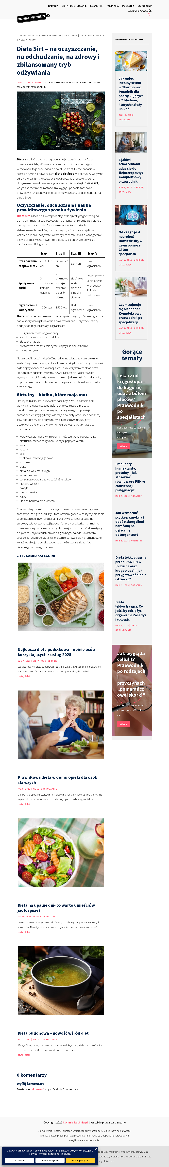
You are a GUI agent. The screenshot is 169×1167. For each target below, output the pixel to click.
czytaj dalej (24, 676)
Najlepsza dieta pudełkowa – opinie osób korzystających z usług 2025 (56, 652)
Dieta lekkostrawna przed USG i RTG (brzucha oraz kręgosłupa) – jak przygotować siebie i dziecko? (131, 568)
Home (19, 82)
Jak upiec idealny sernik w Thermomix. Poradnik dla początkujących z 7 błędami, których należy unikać (131, 93)
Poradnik (128, 6)
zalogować (37, 1089)
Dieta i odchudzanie (74, 6)
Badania (53, 6)
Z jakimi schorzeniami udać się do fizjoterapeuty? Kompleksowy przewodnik (131, 170)
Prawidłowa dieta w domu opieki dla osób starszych (57, 779)
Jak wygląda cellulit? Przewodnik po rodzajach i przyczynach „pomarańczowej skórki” (131, 674)
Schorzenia (145, 6)
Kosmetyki (96, 6)
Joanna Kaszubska (50, 35)
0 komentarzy (27, 40)
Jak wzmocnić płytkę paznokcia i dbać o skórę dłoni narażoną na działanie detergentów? (129, 523)
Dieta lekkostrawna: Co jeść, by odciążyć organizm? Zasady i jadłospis (130, 611)
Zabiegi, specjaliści (140, 11)
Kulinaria (113, 6)
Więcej (123, 445)
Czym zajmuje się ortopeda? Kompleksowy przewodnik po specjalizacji (130, 313)
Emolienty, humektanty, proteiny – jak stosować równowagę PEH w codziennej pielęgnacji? (130, 476)
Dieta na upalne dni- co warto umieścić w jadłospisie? (56, 907)
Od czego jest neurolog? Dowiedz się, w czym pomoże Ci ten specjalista (130, 243)
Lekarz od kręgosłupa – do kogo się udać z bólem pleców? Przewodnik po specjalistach (131, 396)
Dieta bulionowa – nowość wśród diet (53, 1033)
